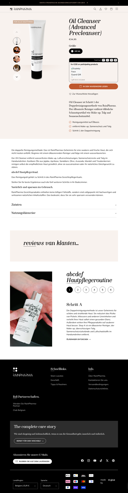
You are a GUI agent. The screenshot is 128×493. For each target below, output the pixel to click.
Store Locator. (57, 376)
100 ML (77, 51)
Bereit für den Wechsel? (29, 441)
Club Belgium (19, 410)
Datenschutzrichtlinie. (98, 389)
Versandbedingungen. (98, 385)
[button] (95, 9)
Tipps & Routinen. (59, 385)
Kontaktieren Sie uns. (98, 380)
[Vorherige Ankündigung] (9, 3)
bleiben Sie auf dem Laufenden (34, 461)
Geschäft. (55, 380)
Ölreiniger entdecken (77, 339)
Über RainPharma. (97, 376)
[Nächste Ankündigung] (118, 3)
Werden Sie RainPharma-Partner (25, 405)
